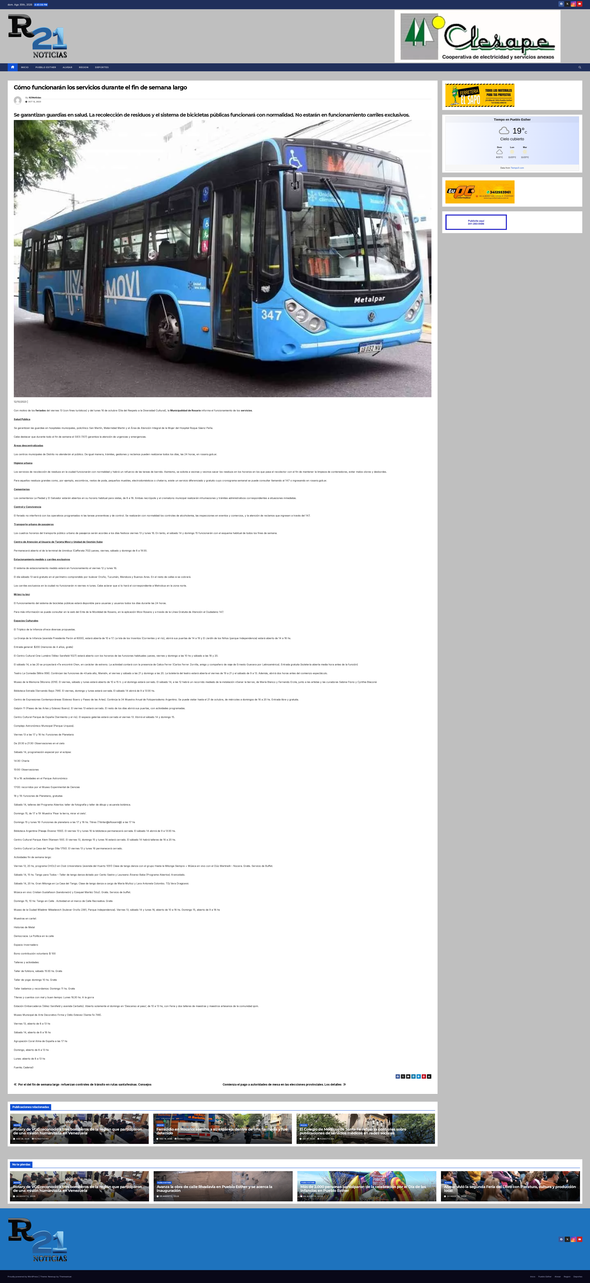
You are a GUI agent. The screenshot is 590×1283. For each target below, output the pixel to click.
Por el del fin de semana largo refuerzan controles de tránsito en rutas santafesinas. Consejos (84, 1084)
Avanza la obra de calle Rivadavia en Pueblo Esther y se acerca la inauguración (214, 1188)
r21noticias (42, 1139)
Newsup (52, 1276)
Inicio (25, 67)
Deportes (102, 67)
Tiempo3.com (517, 168)
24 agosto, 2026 (313, 1196)
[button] (580, 67)
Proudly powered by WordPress (23, 1276)
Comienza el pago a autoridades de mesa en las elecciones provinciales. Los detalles (282, 1084)
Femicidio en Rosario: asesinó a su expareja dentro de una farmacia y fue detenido (221, 1131)
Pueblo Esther (45, 67)
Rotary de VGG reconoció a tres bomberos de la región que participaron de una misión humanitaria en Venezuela (77, 1131)
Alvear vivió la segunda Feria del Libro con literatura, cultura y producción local (510, 1188)
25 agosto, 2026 (169, 1196)
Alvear (67, 67)
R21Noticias (35, 97)
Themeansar (65, 1276)
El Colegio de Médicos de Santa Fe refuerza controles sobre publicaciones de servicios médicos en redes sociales (353, 1131)
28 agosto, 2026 (25, 1196)
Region (83, 67)
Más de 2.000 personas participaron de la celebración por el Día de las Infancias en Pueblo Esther (363, 1188)
